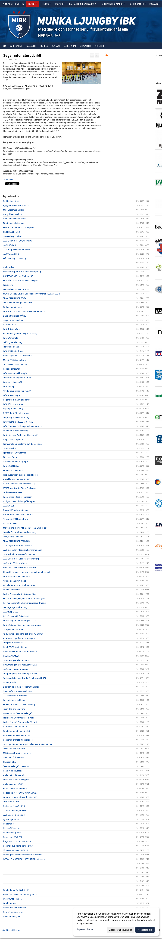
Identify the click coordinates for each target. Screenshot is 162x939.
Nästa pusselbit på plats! (14, 219)
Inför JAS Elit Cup (11, 466)
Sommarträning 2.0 (11, 916)
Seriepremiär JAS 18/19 (14, 806)
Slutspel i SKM (9, 762)
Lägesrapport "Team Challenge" (17, 713)
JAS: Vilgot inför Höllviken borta (17, 545)
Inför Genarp (9, 386)
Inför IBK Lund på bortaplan (15, 373)
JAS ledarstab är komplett (15, 696)
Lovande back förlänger (14, 700)
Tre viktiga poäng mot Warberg (17, 378)
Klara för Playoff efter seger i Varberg (20, 333)
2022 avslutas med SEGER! (15, 364)
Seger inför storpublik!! (22, 55)
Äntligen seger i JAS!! (13, 784)
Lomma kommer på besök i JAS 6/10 (20, 797)
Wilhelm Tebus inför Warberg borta (19, 585)
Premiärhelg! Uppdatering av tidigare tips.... (22, 444)
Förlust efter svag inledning (15, 431)
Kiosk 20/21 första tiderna (15, 647)
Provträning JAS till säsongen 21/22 (19, 620)
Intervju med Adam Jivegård (16, 779)
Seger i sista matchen (13, 320)
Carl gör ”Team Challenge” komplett (19, 501)
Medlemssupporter (12, 832)
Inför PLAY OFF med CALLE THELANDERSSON (24, 311)
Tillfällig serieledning (12, 342)
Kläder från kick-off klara (14, 908)
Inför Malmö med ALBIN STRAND (18, 422)
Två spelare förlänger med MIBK (17, 302)
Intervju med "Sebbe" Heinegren (17, 497)
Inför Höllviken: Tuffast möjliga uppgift (20, 435)
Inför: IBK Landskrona (13, 404)
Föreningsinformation (112, 4)
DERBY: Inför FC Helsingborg (16, 413)
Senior (31, 4)
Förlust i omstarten (11, 369)
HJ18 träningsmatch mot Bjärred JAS (20, 665)
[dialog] (116, 921)
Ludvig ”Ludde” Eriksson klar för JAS (20, 722)
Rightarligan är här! (11, 201)
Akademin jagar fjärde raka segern (19, 638)
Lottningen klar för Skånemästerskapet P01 (23, 855)
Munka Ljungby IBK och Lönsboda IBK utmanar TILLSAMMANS (31, 294)
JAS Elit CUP (8, 506)
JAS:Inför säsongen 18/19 (15, 810)
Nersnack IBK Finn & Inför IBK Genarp (20, 651)
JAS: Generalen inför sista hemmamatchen (22, 550)
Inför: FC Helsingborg (13, 351)
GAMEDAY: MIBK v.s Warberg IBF (18, 276)
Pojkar (59, 4)
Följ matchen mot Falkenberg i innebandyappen (25, 603)
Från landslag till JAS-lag (14, 258)
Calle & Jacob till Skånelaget (16, 616)
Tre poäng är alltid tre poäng (16, 417)
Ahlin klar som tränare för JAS (16, 479)
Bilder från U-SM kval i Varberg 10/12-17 (21, 894)
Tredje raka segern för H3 (14, 643)
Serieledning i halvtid (12, 236)
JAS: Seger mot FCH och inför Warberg (21, 559)
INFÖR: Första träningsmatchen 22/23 (20, 484)
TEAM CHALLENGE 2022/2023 (17, 541)
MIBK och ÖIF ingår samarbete (17, 753)
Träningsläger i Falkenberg (15, 607)
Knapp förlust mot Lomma (15, 788)
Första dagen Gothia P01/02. (16, 890)
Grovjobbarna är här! (12, 214)
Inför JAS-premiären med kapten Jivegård (22, 625)
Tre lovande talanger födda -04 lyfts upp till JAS (25, 678)
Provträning (8, 285)
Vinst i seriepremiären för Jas (16, 735)
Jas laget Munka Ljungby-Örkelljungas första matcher (27, 744)
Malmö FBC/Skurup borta (14, 360)
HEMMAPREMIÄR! (11, 656)
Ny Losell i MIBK (10, 523)
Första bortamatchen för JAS (16, 731)
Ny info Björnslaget (12, 828)
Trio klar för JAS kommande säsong (19, 532)
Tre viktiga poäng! (11, 347)
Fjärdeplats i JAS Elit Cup (14, 453)
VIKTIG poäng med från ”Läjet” (17, 391)
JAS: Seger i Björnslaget (14, 815)
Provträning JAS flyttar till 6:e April (18, 718)
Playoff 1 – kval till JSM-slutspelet (18, 227)
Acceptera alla (145, 930)
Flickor (45, 4)
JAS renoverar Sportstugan (15, 669)
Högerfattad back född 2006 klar (18, 514)
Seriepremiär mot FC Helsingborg (18, 740)
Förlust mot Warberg (12, 307)
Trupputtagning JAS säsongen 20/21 (20, 673)
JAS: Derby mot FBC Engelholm (17, 241)
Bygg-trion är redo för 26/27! (16, 205)
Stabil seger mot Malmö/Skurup (17, 355)
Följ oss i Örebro (10, 457)
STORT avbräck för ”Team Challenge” (20, 488)
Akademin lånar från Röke (15, 726)
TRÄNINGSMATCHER (12, 492)
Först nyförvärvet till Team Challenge (19, 704)
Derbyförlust (9, 267)
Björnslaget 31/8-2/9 (12, 837)
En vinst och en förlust (13, 470)
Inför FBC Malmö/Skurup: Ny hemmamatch (22, 426)
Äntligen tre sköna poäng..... (16, 775)
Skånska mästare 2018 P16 (15, 850)
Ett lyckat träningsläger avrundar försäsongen (24, 598)
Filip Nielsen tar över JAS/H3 (16, 289)
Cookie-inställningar (11, 930)
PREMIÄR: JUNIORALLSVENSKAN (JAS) (21, 280)
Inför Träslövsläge (11, 329)
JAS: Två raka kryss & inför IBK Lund (19, 554)
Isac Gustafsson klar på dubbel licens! (20, 475)
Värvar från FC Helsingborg (15, 519)
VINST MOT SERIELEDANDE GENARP (19, 567)
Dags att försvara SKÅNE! (14, 316)
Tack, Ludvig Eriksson (13, 537)
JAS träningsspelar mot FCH (16, 660)
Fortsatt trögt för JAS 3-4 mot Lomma (20, 793)
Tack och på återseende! (14, 757)
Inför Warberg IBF (11, 338)
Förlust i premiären (11, 590)
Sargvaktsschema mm (13, 912)
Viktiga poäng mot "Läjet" (15, 581)
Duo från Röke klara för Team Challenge (21, 687)
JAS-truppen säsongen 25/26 (16, 249)
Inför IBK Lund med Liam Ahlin (17, 576)
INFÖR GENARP (10, 325)
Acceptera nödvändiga (120, 930)
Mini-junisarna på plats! (13, 210)
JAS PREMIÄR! (9, 448)
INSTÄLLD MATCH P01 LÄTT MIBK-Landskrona (24, 859)
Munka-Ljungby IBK (14, 4)
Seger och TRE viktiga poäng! (16, 400)
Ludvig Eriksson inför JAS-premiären (20, 594)
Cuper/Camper (137, 4)
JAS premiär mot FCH (13, 629)
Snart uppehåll (9, 682)
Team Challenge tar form (14, 709)
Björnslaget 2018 (11, 819)
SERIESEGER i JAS (11, 232)
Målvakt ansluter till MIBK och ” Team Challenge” (25, 528)
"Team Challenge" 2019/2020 (16, 766)
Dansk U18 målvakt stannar (15, 510)
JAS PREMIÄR (9, 245)
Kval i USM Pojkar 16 (12, 899)
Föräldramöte (9, 824)
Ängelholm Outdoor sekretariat (17, 841)
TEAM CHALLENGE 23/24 (14, 298)
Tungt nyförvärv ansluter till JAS (17, 691)
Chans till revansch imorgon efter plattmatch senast (26, 572)
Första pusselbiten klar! (14, 223)
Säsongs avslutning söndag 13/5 (18, 846)
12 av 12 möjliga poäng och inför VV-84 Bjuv (23, 634)
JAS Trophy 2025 (11, 254)
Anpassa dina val (85, 929)
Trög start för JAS (11, 802)
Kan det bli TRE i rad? (12, 771)
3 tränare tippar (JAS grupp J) (16, 461)
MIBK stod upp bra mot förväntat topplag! (22, 272)
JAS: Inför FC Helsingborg (15, 563)
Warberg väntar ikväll (12, 382)
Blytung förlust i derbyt (13, 408)
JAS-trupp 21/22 (10, 612)
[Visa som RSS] (106, 55)
